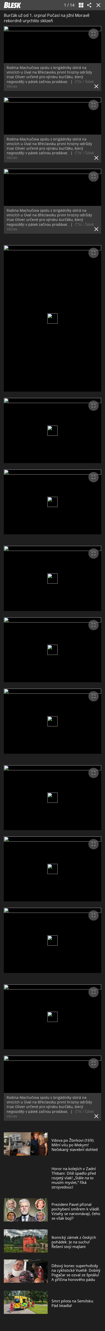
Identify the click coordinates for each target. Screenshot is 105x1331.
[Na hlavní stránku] (12, 5)
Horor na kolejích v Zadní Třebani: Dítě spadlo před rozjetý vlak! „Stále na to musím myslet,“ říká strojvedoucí (73, 1177)
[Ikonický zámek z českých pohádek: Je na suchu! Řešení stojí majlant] (26, 1241)
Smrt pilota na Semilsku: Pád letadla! (72, 1303)
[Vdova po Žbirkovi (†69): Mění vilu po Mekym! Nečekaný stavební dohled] (26, 1144)
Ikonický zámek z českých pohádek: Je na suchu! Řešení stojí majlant (73, 1242)
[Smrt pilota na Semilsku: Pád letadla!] (26, 1303)
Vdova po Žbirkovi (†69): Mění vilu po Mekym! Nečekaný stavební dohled (74, 1145)
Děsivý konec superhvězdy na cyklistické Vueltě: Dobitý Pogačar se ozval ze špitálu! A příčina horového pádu (75, 1272)
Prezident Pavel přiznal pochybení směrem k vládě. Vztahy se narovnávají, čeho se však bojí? (75, 1211)
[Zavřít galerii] (97, 5)
